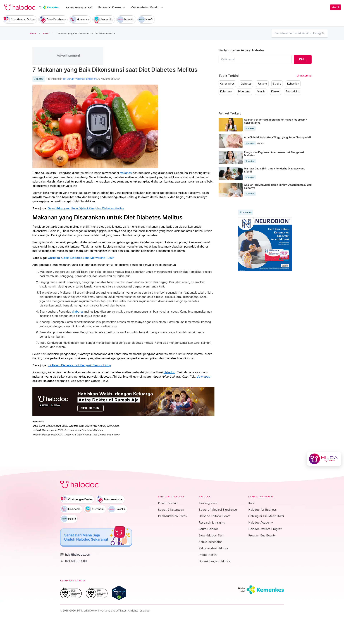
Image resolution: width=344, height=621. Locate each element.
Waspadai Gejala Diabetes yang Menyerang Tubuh (81, 258)
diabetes (77, 311)
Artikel (46, 33)
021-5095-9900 (73, 561)
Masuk (335, 7)
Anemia (261, 91)
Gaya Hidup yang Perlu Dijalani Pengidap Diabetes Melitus (86, 208)
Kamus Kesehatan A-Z (79, 7)
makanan (126, 173)
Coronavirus (227, 83)
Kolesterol (226, 91)
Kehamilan (293, 83)
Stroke (277, 83)
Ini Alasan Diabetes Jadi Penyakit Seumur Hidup (79, 365)
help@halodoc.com (75, 554)
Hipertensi (244, 91)
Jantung (262, 83)
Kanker (275, 91)
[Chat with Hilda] (324, 459)
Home (33, 33)
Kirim (302, 59)
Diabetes (39, 79)
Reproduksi (292, 91)
